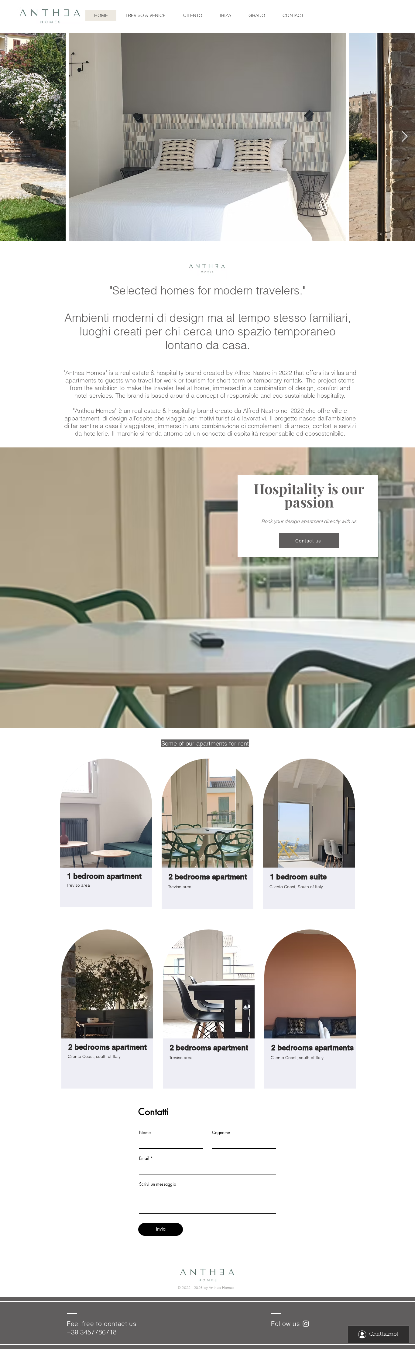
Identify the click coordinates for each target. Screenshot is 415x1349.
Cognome (221, 1132)
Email (144, 1158)
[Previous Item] (10, 137)
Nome (145, 1132)
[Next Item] (404, 137)
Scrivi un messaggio (157, 1184)
